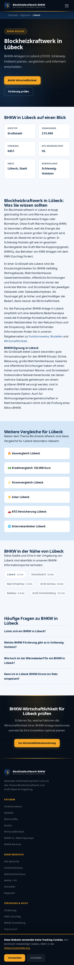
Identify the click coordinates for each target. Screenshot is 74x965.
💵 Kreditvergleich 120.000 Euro (29, 468)
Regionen (25, 15)
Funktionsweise (39, 336)
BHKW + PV (10, 880)
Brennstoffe (11, 819)
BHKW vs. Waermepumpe (19, 838)
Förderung (10, 910)
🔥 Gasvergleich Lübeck (24, 453)
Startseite (13, 15)
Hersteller (9, 886)
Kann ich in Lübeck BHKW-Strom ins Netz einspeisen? (31, 676)
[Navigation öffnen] (67, 5)
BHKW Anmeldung (14, 922)
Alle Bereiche (11, 861)
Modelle (8, 812)
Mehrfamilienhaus (14, 874)
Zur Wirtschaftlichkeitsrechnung (37, 743)
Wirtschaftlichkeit (15, 341)
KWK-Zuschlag (12, 916)
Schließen (36, 957)
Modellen (56, 336)
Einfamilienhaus (13, 867)
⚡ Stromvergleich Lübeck (25, 482)
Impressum (10, 929)
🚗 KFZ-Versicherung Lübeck (27, 511)
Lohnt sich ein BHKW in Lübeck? (25, 631)
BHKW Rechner (13, 844)
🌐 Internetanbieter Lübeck (27, 526)
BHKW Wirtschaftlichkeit (22, 80)
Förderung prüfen (18, 91)
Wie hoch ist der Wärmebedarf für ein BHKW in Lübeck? (34, 660)
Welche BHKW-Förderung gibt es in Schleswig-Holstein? (34, 645)
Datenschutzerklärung (17, 948)
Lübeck (15, 574)
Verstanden (15, 957)
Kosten (8, 825)
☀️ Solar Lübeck (18, 497)
